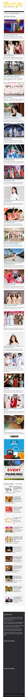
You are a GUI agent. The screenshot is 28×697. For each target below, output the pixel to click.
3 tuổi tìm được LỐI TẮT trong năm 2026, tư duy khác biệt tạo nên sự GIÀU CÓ (17, 488)
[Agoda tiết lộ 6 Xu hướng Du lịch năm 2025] (9, 529)
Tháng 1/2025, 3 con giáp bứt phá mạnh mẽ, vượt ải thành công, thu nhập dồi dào (17, 538)
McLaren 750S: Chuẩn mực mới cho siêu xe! (17, 548)
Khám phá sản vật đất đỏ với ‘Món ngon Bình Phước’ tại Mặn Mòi (17, 557)
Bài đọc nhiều (9, 483)
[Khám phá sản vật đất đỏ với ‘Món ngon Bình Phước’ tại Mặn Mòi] (9, 559)
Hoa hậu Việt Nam (10, 16)
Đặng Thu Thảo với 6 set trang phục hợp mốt (12, 367)
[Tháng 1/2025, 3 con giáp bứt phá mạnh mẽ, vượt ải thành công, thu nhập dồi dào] (9, 539)
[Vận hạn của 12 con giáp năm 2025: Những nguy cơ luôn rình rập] (9, 509)
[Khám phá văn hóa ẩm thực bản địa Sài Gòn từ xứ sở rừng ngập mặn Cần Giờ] (9, 568)
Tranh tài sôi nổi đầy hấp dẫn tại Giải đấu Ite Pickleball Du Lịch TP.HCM (13, 629)
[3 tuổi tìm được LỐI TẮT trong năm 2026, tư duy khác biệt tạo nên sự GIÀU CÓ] (9, 489)
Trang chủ (7, 13)
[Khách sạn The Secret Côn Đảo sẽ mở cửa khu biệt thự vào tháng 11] (9, 589)
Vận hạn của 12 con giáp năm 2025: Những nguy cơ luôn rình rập (17, 508)
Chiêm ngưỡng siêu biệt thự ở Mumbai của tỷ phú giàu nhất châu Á (17, 598)
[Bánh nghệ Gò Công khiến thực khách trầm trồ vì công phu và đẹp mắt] (9, 578)
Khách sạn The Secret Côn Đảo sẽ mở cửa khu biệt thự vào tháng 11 (17, 587)
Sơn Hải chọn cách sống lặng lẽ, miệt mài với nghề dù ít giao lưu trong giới (14, 626)
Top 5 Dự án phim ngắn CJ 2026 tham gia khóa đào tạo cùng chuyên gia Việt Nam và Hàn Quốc (13, 619)
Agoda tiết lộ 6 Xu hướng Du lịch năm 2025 (18, 528)
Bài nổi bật (19, 483)
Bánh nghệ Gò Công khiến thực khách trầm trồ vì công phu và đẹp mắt (17, 578)
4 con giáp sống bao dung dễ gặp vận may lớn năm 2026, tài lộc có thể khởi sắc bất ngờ (17, 498)
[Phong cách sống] (14, 5)
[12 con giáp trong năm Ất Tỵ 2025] (9, 520)
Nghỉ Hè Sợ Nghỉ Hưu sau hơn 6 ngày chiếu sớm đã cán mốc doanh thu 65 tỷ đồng (13, 634)
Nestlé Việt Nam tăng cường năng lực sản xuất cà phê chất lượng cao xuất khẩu (14, 623)
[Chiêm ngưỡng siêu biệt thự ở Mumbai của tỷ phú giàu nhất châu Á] (9, 599)
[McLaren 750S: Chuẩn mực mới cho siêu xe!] (9, 549)
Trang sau (16, 436)
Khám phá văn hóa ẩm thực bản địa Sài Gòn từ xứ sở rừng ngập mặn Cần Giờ (17, 567)
